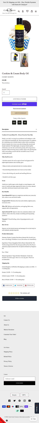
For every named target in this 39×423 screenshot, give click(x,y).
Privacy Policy (8, 361)
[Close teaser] (7, 420)
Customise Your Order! (10, 334)
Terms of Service (8, 366)
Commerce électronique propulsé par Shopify (25, 416)
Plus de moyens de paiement (19, 108)
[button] (19, 129)
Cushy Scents (11, 416)
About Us (6, 325)
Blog (5, 339)
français (14, 395)
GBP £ (24, 395)
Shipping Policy (8, 351)
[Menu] (36, 11)
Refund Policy (7, 356)
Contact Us (7, 320)
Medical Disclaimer (9, 329)
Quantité (4, 89)
